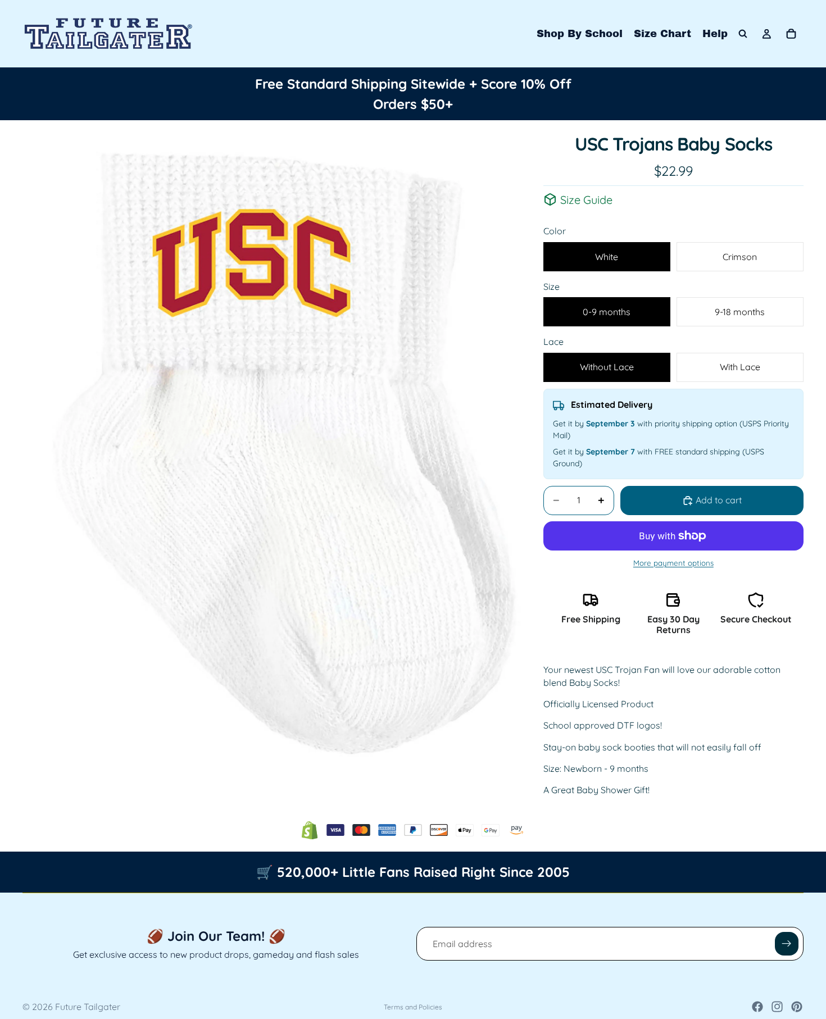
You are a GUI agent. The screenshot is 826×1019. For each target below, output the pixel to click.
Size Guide (586, 200)
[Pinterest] (797, 1006)
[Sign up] (786, 944)
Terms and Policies (413, 1007)
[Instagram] (777, 1006)
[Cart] (791, 33)
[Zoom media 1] (282, 452)
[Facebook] (757, 1006)
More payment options (673, 562)
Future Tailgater (87, 1006)
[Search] (742, 33)
